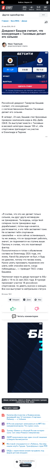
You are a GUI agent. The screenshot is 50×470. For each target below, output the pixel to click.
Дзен (29, 300)
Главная (5, 21)
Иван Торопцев (15, 44)
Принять (25, 465)
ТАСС (10, 294)
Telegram (15, 300)
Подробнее (28, 462)
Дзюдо (24, 21)
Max (39, 300)
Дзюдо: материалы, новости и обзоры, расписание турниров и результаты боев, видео (25, 401)
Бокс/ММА (15, 21)
